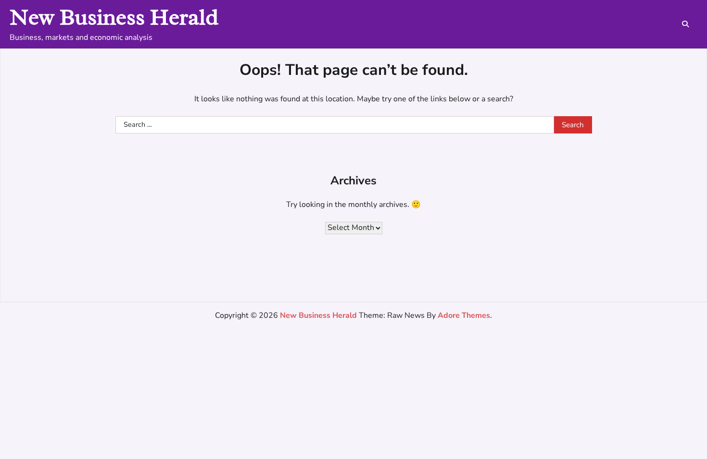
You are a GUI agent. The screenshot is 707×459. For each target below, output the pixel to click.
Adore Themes (464, 315)
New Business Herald (114, 17)
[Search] (685, 24)
